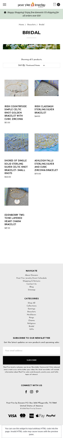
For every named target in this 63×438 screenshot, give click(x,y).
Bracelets (31, 312)
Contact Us (31, 284)
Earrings (31, 309)
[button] (31, 258)
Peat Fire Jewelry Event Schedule (31, 278)
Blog (32, 287)
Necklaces (31, 315)
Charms (31, 320)
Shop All (31, 303)
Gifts (31, 329)
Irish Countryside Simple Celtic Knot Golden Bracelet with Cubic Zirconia (16, 112)
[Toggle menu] (4, 4)
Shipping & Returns (31, 281)
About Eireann (31, 275)
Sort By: (21, 65)
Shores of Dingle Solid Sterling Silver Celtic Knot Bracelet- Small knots (16, 167)
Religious (31, 323)
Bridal (31, 326)
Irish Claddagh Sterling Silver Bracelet (44, 109)
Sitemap (31, 290)
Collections (32, 306)
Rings (31, 318)
